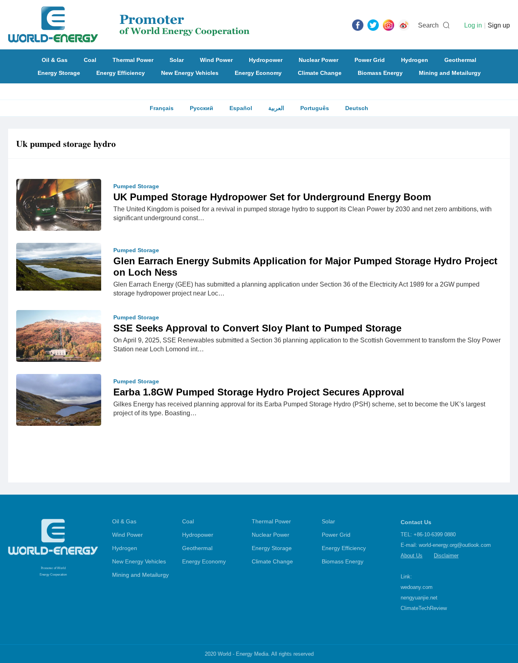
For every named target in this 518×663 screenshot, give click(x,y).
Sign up (499, 25)
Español (240, 108)
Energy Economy (258, 73)
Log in (473, 25)
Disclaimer (446, 555)
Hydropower (265, 60)
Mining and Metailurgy (450, 73)
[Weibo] (404, 24)
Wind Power (216, 60)
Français (162, 108)
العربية (276, 108)
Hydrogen (414, 60)
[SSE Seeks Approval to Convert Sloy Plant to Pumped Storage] (58, 338)
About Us (411, 555)
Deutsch (356, 108)
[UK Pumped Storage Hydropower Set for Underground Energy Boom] (58, 206)
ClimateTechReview (424, 608)
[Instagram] (388, 24)
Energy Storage (59, 73)
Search (428, 25)
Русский (201, 108)
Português (314, 108)
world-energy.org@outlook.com (455, 545)
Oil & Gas (55, 60)
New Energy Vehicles (190, 73)
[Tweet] (373, 24)
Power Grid (370, 60)
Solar (177, 60)
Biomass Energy (380, 73)
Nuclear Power (318, 60)
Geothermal (460, 60)
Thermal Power (133, 60)
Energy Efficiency (120, 73)
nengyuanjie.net (419, 598)
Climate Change (320, 73)
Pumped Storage (136, 186)
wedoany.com (417, 587)
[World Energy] (129, 24)
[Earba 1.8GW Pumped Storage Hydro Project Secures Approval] (58, 405)
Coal (90, 60)
